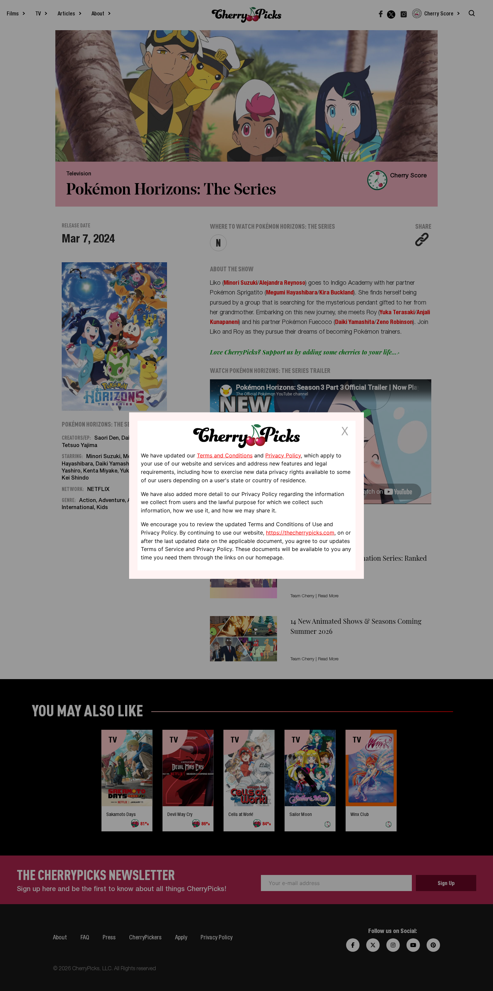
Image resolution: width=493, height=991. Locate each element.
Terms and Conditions (225, 455)
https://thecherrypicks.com (300, 532)
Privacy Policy (283, 455)
